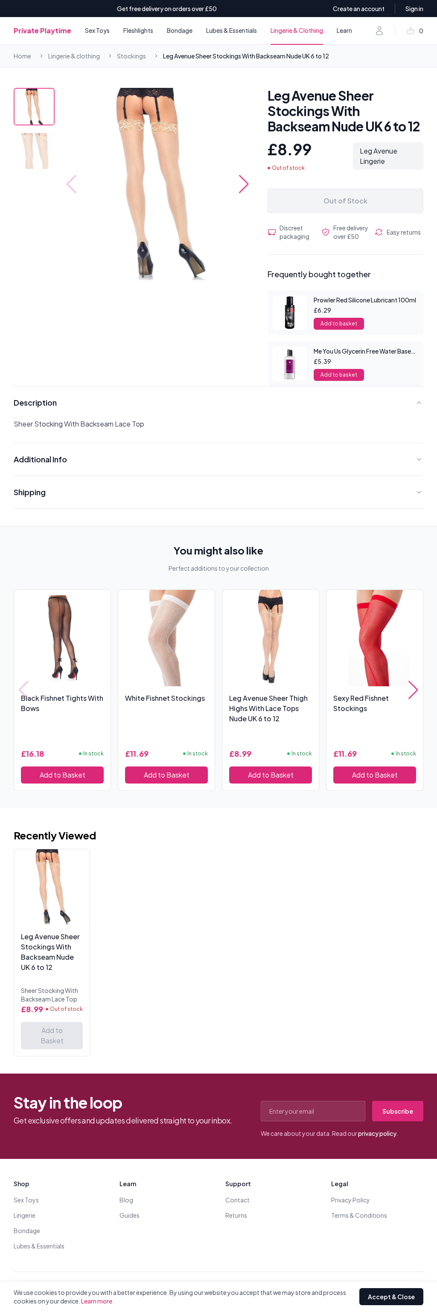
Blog (126, 1200)
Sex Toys (97, 30)
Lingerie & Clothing (297, 30)
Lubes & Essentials (231, 30)
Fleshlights (138, 30)
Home (22, 56)
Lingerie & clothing (74, 56)
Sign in (414, 8)
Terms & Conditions (359, 1215)
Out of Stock (345, 200)
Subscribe (397, 1111)
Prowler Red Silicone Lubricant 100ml (365, 300)
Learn (344, 30)
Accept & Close (391, 1296)
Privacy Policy (350, 1200)
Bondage (179, 30)
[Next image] (244, 184)
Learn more (96, 1301)
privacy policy (377, 1133)
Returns (236, 1215)
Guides (129, 1215)
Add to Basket (62, 774)
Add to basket (338, 323)
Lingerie (24, 1215)
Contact (237, 1200)
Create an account (359, 8)
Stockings (131, 56)
